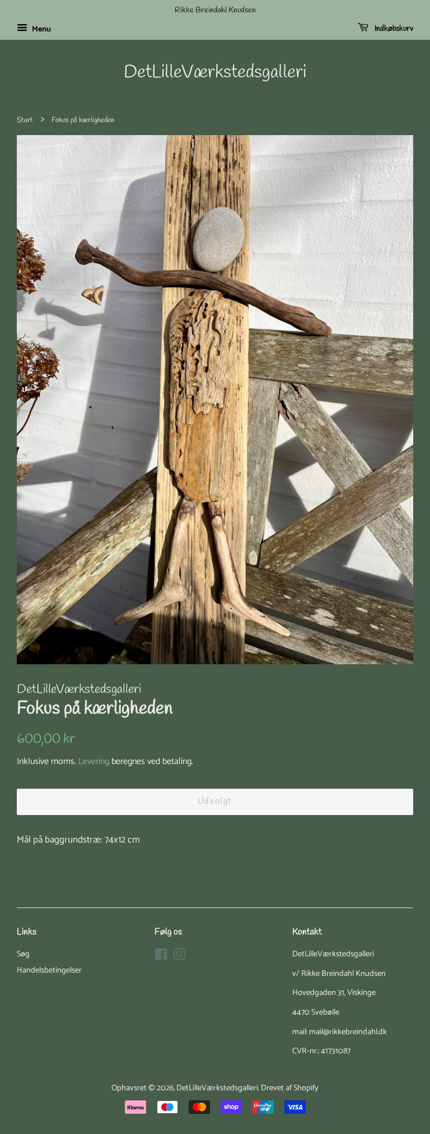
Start (25, 120)
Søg (23, 954)
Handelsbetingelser (49, 970)
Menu (40, 29)
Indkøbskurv (393, 29)
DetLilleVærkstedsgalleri (215, 73)
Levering (93, 761)
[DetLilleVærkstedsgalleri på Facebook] (161, 957)
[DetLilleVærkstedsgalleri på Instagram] (179, 957)
